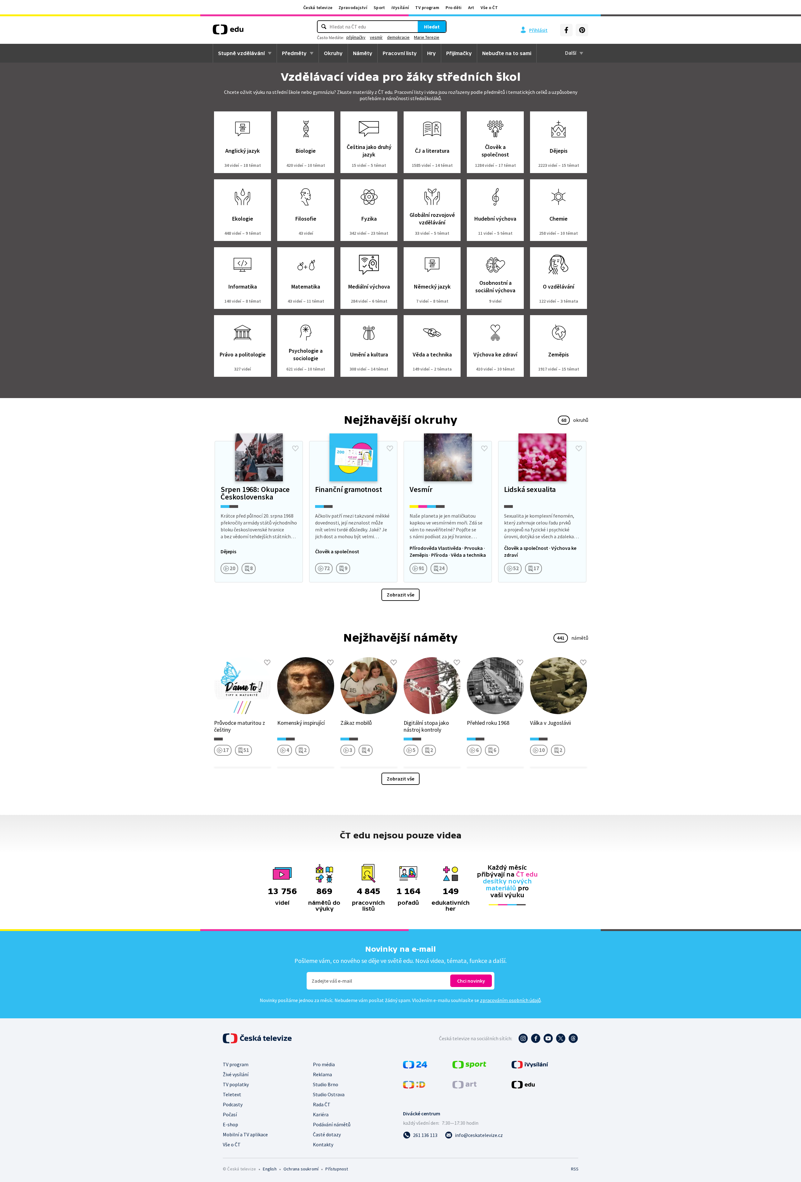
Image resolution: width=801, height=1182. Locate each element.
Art (471, 7)
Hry (431, 53)
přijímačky (355, 37)
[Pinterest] (582, 30)
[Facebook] (566, 30)
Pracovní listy (400, 53)
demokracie (398, 37)
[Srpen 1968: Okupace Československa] (259, 511)
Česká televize (317, 7)
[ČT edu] (228, 31)
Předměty (294, 53)
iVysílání (400, 7)
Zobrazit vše (400, 594)
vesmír (376, 37)
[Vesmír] (448, 511)
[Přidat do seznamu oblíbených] (295, 448)
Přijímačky (459, 53)
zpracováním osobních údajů (510, 1000)
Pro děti (454, 7)
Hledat (432, 26)
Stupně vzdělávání (241, 53)
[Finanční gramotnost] (353, 511)
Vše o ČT (489, 7)
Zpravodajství (353, 7)
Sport (379, 7)
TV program (427, 7)
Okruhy (333, 53)
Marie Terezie (426, 37)
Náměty (362, 53)
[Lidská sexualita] (542, 511)
